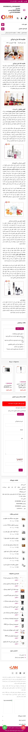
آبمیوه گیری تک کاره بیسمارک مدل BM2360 (10, 607)
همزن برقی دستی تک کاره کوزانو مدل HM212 (10, 642)
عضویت (19, 1)
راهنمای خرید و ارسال (19, 657)
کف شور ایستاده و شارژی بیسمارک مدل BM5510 (10, 584)
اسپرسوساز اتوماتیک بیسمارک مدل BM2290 (10, 618)
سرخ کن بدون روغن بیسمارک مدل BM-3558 (10, 601)
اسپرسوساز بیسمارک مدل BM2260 (10, 624)
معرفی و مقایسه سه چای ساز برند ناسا (10, 565)
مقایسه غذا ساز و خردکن (10, 33)
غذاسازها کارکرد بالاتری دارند (19, 254)
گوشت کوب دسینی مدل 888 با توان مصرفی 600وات (21, 385)
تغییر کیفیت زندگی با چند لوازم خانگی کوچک (10, 551)
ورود (24, 1)
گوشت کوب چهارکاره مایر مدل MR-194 (10, 630)
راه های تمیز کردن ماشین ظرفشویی (15, 344)
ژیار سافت (7, 730)
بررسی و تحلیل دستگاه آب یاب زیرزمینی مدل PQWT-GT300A (10, 525)
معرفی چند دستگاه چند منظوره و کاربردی (10, 518)
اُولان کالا (8, 728)
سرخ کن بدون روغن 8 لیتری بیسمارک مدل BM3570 (10, 595)
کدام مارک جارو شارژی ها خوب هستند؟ (15, 349)
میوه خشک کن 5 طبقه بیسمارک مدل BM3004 (10, 589)
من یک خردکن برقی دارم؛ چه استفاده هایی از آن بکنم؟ (10, 558)
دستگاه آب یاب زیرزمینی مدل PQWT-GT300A (10, 578)
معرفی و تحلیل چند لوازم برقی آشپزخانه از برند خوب (10, 538)
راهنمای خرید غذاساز (18, 347)
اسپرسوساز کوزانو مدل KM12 (11, 636)
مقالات (18, 33)
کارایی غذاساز (22, 109)
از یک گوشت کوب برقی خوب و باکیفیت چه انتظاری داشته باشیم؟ (10, 532)
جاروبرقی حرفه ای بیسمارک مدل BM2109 (10, 613)
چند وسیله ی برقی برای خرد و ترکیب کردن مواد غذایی (10, 545)
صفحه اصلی (24, 33)
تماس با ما (12, 1)
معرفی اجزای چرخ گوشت (17, 334)
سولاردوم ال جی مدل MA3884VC (8, 386)
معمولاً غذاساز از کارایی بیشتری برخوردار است (15, 111)
